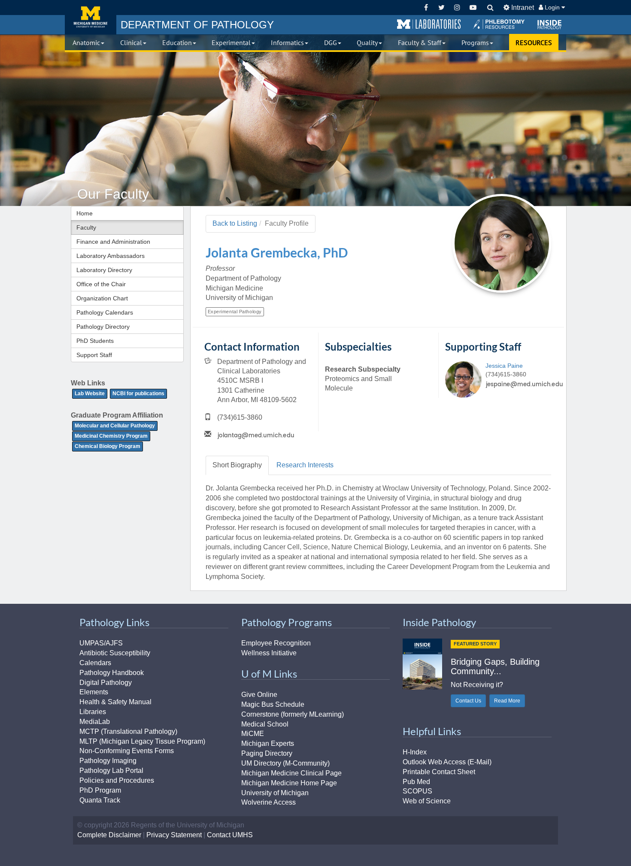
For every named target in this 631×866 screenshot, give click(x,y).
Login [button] (552, 7)
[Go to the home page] (90, 17)
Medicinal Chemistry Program (111, 436)
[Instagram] (457, 7)
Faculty (86, 227)
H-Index (415, 752)
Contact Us (468, 701)
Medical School (264, 724)
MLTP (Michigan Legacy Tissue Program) (142, 741)
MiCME (252, 733)
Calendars (95, 662)
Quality (367, 42)
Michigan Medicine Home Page (289, 783)
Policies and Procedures (116, 780)
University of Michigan (275, 792)
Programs (475, 42)
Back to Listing (234, 223)
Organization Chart (102, 298)
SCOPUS (417, 791)
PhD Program (100, 790)
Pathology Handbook (111, 672)
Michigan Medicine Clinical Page (291, 773)
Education (177, 42)
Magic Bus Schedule (272, 704)
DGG (330, 42)
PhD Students (95, 340)
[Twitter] (441, 7)
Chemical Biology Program (107, 446)
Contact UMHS (230, 835)
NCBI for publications (138, 394)
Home (84, 213)
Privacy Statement (174, 835)
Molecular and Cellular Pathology (115, 426)
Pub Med (416, 781)
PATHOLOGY (197, 24)
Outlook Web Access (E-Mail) (447, 762)
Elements (93, 692)
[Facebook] (426, 7)
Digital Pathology (105, 682)
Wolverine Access (268, 802)
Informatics (287, 42)
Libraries (92, 711)
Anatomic (86, 42)
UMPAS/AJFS (101, 643)
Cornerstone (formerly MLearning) (292, 714)
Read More (507, 701)
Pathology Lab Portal (111, 770)
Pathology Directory (103, 326)
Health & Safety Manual (115, 702)
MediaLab (94, 721)
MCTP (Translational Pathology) (128, 731)
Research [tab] (305, 465)
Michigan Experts (267, 743)
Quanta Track (99, 800)
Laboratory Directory (104, 269)
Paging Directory (266, 753)
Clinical (131, 42)
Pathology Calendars (104, 312)
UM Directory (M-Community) (285, 763)
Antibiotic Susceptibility (114, 653)
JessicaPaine (504, 365)
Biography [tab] (237, 465)
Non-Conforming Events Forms (126, 750)
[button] (429, 24)
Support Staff (94, 354)
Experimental (231, 42)
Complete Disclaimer (109, 835)
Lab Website (90, 394)
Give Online (259, 694)
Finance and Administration (113, 241)
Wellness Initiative (269, 653)
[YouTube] (473, 7)
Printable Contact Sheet (439, 771)
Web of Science (427, 801)
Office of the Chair (101, 284)
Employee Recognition (276, 643)
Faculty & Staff (419, 42)
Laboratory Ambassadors (110, 255)
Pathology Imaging (108, 760)
